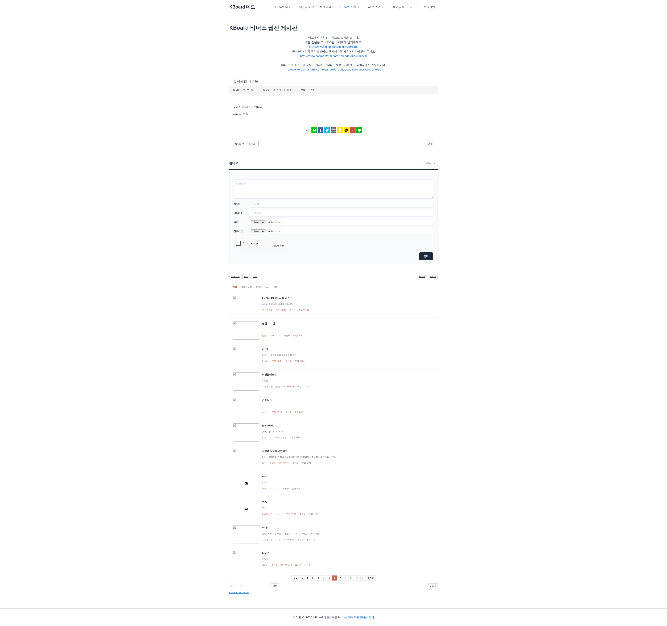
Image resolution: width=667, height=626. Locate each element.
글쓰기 (433, 586)
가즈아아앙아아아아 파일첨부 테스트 (279, 355)
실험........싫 (268, 323)
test (264, 476)
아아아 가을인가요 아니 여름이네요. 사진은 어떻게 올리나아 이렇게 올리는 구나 (299, 457)
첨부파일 (238, 231)
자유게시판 (246, 287)
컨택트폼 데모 (305, 7)
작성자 (237, 204)
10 (357, 578)
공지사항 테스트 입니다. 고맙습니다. (279, 304)
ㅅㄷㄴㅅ (267, 399)
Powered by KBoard (239, 592)
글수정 (422, 276)
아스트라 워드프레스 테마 (358, 617)
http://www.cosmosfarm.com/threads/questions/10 (333, 56)
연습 (264, 501)
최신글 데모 (327, 7)
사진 (236, 222)
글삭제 (433, 276)
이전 (246, 276)
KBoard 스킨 (348, 7)
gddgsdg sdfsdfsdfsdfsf (274, 431)
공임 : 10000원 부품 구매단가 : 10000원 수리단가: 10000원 (290, 533)
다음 (255, 276)
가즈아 (265, 348)
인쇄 (430, 143)
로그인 (414, 7)
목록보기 (235, 276)
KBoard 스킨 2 (374, 7)
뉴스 (268, 287)
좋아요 (239, 143)
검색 (275, 586)
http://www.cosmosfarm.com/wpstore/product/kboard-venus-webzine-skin (333, 69)
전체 (235, 287)
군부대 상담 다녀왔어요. (275, 450)
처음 (295, 578)
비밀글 (265, 380)
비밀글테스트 (269, 374)
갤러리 (259, 287)
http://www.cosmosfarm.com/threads (333, 46)
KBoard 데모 (242, 7)
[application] (357, 7)
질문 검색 (398, 7)
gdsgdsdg (268, 425)
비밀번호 (238, 213)
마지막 (371, 578)
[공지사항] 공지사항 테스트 (277, 297)
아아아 (265, 527)
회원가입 (429, 7)
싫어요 (253, 143)
